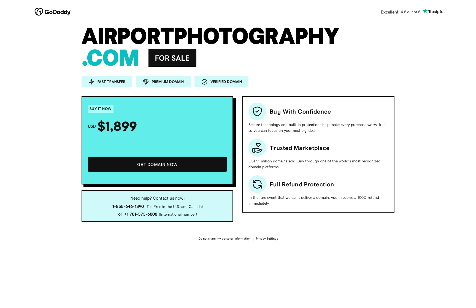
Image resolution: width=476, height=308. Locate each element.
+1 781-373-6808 (140, 214)
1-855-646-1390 (128, 206)
